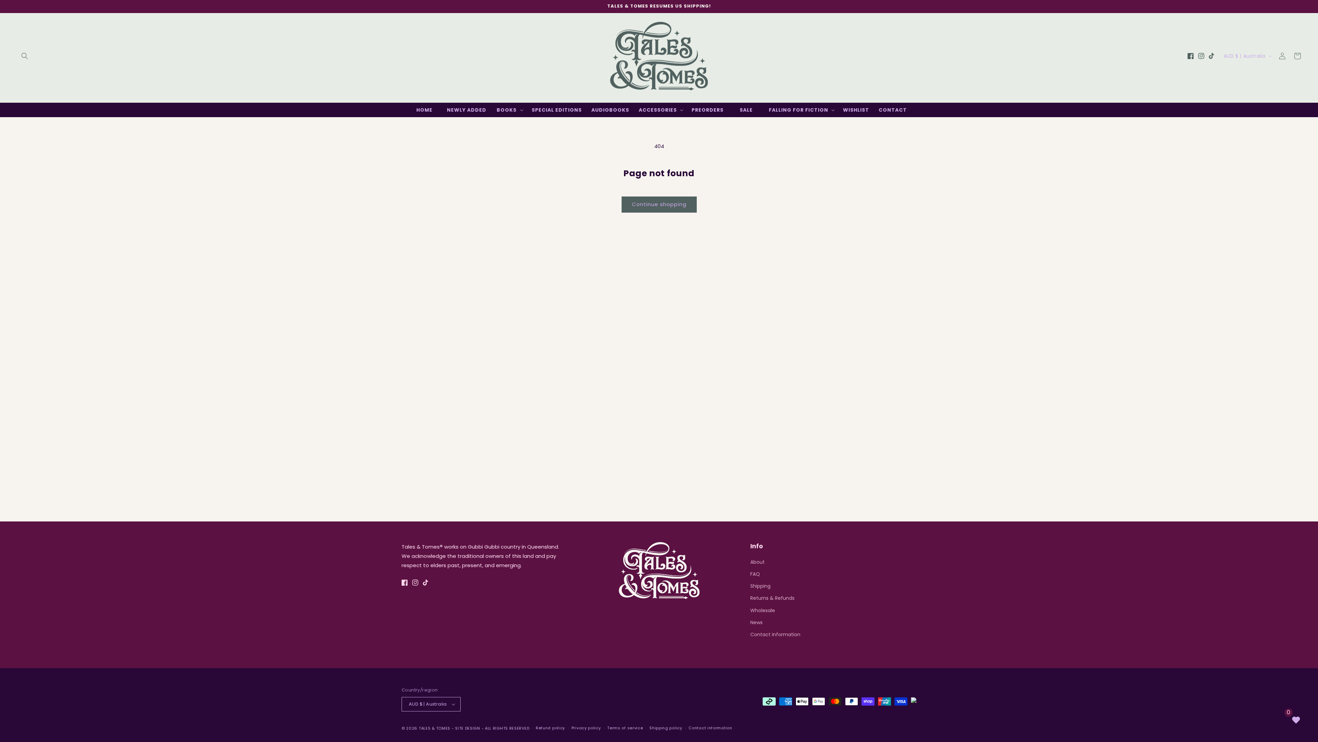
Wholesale (762, 610)
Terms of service (625, 728)
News (756, 622)
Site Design (467, 728)
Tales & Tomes (434, 728)
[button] (24, 56)
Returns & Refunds (772, 598)
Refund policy (550, 728)
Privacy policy (586, 728)
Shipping (760, 586)
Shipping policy (665, 728)
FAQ (755, 574)
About (757, 562)
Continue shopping (659, 204)
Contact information (775, 634)
